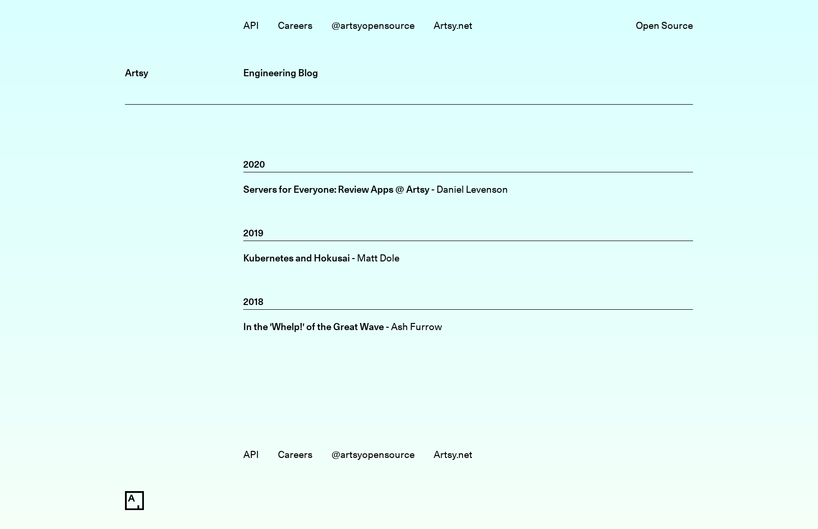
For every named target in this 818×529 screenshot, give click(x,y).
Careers (295, 25)
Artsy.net (453, 25)
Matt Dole (378, 257)
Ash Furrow (416, 326)
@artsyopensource (373, 25)
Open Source (664, 25)
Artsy (136, 72)
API (251, 25)
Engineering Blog (280, 72)
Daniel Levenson (472, 189)
